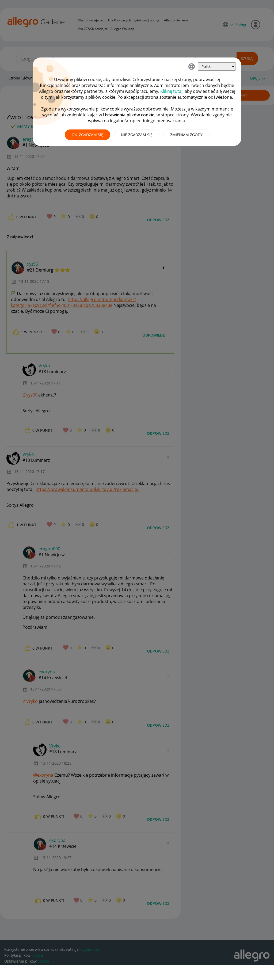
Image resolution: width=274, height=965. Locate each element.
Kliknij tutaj (171, 91)
